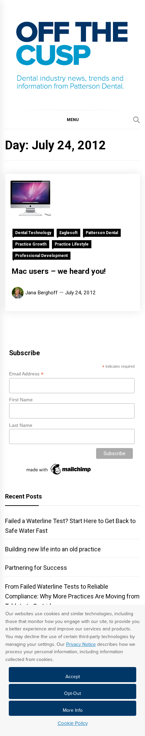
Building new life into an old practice (53, 549)
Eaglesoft (68, 232)
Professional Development (41, 255)
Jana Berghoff (41, 293)
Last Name (20, 425)
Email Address (26, 374)
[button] (72, 119)
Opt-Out (72, 693)
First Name (21, 399)
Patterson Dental (102, 232)
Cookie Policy (73, 723)
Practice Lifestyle (72, 244)
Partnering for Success (36, 567)
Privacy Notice (81, 644)
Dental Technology (33, 232)
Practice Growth (31, 244)
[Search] (136, 119)
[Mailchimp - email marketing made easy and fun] (59, 474)
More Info (73, 710)
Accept (72, 676)
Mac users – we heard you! (59, 271)
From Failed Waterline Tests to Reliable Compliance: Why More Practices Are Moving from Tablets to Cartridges (72, 596)
